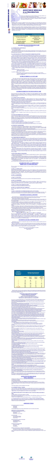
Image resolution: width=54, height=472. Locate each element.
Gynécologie (13, 10)
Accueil (12, 9)
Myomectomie (13, 19)
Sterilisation (12, 21)
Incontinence (13, 14)
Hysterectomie (13, 18)
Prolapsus (12, 17)
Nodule (12, 15)
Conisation (12, 16)
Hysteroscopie (13, 20)
